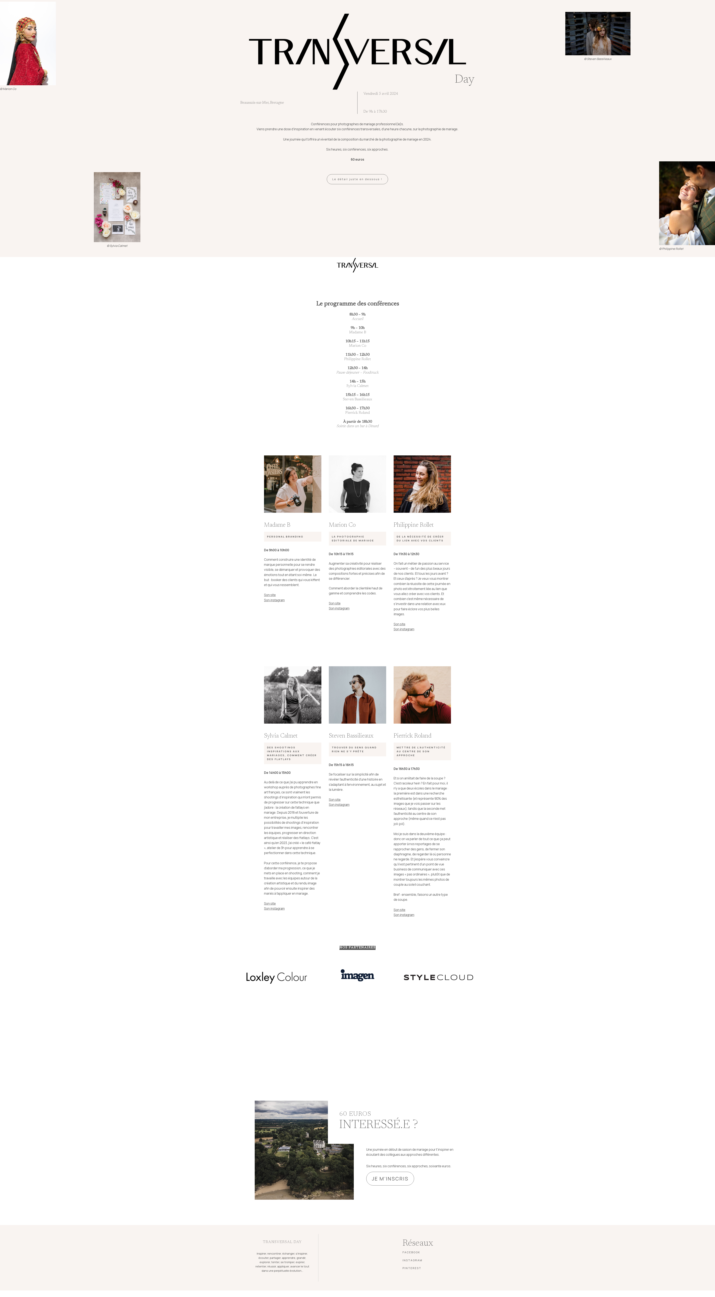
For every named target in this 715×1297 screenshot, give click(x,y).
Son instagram (274, 600)
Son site (270, 595)
